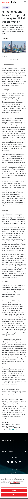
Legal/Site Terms (14, 473)
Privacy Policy (14, 469)
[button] (14, 440)
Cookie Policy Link (14, 482)
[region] (14, 486)
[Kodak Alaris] (9, 2)
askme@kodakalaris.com (13, 430)
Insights (5, 38)
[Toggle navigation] (25, 2)
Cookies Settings (14, 485)
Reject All (14, 490)
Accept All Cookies (14, 494)
